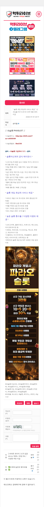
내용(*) (7, 437)
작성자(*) (7, 412)
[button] (15, 123)
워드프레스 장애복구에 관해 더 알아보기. (19, 484)
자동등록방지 (7, 428)
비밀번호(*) (7, 419)
